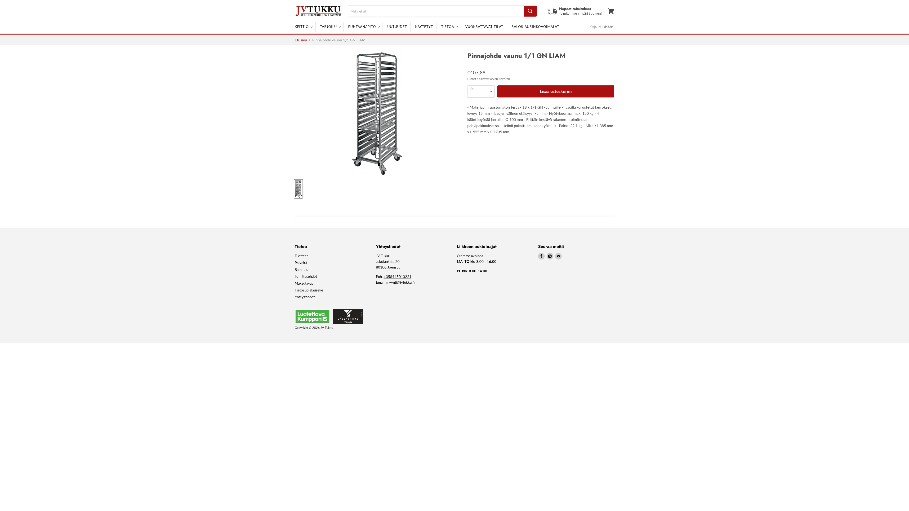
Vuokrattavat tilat (484, 27)
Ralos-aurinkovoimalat (535, 27)
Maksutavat (304, 283)
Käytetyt (424, 27)
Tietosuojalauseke (309, 290)
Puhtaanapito (362, 27)
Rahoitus (301, 269)
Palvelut (301, 262)
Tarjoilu (329, 27)
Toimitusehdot (306, 276)
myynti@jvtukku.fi (400, 282)
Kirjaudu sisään (601, 27)
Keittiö (302, 27)
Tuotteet (301, 256)
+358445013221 (397, 276)
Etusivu (301, 40)
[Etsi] (530, 11)
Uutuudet (397, 27)
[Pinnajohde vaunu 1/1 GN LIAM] (298, 189)
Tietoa (448, 27)
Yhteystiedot (305, 297)
